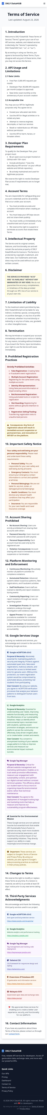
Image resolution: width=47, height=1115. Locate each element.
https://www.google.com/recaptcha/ (20, 921)
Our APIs (5, 1073)
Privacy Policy (7, 1091)
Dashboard (6, 1080)
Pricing (5, 1077)
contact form (14, 1034)
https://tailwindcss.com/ (16, 969)
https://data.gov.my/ (14, 998)
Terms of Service (8, 1087)
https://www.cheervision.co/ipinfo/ (19, 984)
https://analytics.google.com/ (17, 936)
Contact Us (6, 1084)
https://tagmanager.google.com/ (19, 952)
